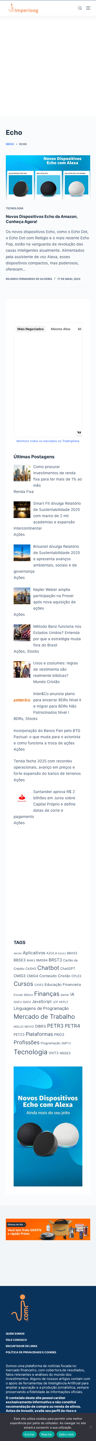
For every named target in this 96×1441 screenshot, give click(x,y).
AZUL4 (51, 953)
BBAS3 (72, 953)
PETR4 (72, 1026)
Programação (50, 1043)
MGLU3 (18, 1026)
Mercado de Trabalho (44, 1016)
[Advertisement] (48, 68)
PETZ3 (19, 1034)
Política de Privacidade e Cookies (31, 1352)
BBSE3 (20, 960)
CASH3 (30, 969)
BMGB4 (42, 960)
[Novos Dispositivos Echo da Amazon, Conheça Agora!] (48, 177)
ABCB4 (18, 953)
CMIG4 (32, 976)
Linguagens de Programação (41, 1008)
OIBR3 (40, 1026)
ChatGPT (67, 969)
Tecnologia (14, 208)
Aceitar (29, 1434)
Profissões (27, 1042)
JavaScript (42, 1001)
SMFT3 (66, 1043)
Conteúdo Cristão (54, 976)
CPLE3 (76, 976)
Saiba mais (66, 1434)
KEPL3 (63, 1002)
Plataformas (39, 1034)
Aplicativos (34, 952)
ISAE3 (18, 1002)
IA (72, 994)
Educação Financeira (63, 984)
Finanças (46, 993)
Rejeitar (46, 1434)
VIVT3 (53, 1053)
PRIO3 (59, 1034)
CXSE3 (39, 985)
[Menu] (88, 8)
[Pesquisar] (80, 8)
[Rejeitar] (90, 1427)
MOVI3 (29, 1026)
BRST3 (55, 959)
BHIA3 (31, 960)
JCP (55, 1002)
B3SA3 (62, 953)
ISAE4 (27, 1002)
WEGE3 (65, 1053)
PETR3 (55, 1026)
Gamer (65, 995)
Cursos (23, 983)
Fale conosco (16, 1339)
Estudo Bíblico (23, 995)
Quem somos (15, 1333)
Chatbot (48, 967)
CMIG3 (20, 976)
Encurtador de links (21, 1346)
